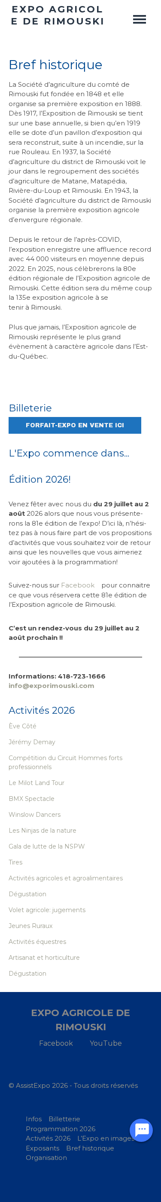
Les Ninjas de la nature (42, 830)
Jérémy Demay (32, 742)
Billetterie (64, 1119)
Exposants (42, 1148)
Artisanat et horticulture (44, 958)
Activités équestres (37, 942)
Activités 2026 (48, 1138)
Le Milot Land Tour (36, 783)
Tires (15, 862)
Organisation (46, 1157)
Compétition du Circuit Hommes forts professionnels (65, 762)
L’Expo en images (105, 1138)
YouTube (106, 1043)
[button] (139, 19)
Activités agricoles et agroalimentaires (66, 878)
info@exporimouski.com (51, 686)
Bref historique (90, 1148)
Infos (34, 1119)
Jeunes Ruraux (30, 926)
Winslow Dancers (35, 815)
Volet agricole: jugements (47, 910)
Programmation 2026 (60, 1129)
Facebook (77, 585)
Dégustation (27, 894)
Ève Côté (22, 726)
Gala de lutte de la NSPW (47, 846)
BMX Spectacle (32, 799)
